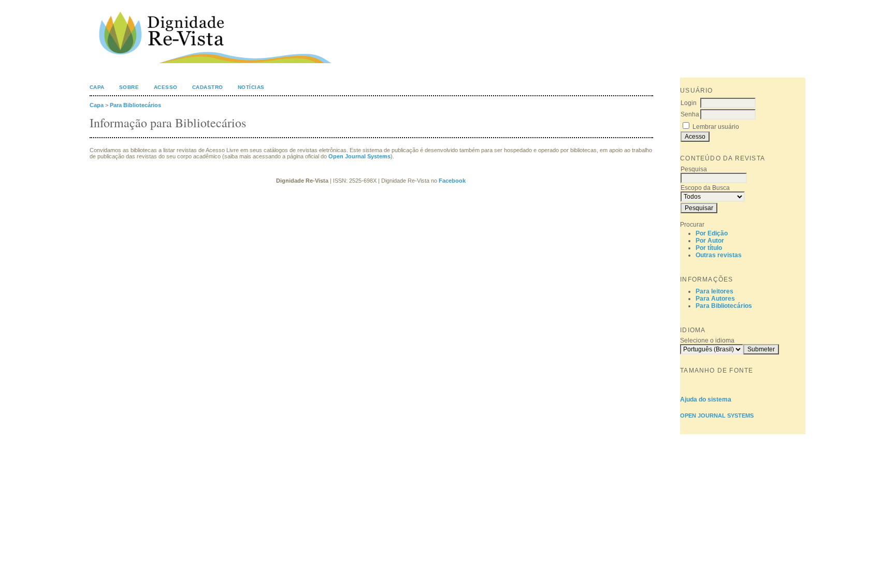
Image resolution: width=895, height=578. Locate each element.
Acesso (166, 87)
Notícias (251, 87)
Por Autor (710, 240)
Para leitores (714, 291)
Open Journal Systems (717, 415)
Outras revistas (719, 255)
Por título (709, 247)
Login (689, 103)
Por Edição (712, 233)
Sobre (129, 87)
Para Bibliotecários (724, 305)
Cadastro (207, 87)
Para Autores (715, 298)
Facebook (453, 180)
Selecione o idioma (707, 340)
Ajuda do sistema (705, 399)
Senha (690, 114)
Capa (97, 87)
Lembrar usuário (715, 126)
